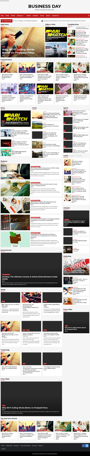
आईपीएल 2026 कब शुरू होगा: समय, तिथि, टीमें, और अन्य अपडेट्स (81, 119)
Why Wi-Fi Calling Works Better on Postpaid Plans (7, 76)
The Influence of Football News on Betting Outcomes (80, 112)
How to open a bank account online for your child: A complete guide (82, 34)
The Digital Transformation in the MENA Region (31, 367)
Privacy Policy (9, 445)
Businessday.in (53, 453)
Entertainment (23, 92)
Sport (57, 92)
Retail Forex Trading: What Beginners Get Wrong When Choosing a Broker (82, 43)
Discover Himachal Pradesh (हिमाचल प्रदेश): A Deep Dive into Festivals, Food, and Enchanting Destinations (51, 115)
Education (76, 92)
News (7, 15)
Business (19, 15)
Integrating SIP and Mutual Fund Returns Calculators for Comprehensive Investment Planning (44, 236)
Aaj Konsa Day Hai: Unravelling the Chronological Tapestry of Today (31, 307)
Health (29, 15)
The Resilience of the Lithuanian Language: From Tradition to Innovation (79, 291)
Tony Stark (4, 307)
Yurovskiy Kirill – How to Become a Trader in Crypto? (80, 281)
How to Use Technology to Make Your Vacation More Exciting (51, 154)
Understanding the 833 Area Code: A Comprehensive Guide (80, 301)
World (13, 15)
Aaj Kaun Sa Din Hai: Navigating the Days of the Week (10, 335)
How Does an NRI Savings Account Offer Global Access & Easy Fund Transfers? (38, 20)
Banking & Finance (80, 39)
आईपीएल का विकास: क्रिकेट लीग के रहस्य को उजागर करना (80, 127)
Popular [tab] (72, 156)
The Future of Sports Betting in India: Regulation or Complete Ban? (62, 98)
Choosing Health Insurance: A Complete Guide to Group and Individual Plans (8, 98)
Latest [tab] (65, 156)
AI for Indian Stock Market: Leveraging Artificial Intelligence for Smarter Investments (82, 51)
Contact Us (55, 15)
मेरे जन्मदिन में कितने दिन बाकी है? (80, 240)
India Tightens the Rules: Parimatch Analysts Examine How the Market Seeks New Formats (55, 36)
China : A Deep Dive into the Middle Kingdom (31, 334)
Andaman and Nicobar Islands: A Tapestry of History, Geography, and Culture (50, 135)
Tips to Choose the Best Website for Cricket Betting (80, 144)
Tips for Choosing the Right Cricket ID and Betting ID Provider (79, 136)
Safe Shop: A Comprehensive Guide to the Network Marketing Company (75, 271)
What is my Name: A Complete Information (79, 232)
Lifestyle (35, 15)
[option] (23, 42)
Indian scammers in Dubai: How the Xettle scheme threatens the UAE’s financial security (55, 52)
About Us (41, 445)
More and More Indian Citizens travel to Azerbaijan (51, 145)
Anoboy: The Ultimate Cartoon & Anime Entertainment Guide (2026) (26, 98)
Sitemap (3, 448)
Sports (48, 15)
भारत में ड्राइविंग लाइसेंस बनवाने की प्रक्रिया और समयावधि (19, 152)
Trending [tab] (78, 156)
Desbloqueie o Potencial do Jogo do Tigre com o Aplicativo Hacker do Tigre (52, 368)
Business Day (44, 6)
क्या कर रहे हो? (76, 249)
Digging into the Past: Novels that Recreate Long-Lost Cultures (80, 97)
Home (2, 445)
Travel (42, 15)
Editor (3, 55)
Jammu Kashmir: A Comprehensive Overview (51, 125)
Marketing (67, 269)
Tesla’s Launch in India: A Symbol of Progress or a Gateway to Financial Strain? (20, 143)
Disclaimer (16, 445)
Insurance (5, 43)
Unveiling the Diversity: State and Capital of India (51, 334)
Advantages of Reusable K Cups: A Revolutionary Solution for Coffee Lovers (74, 222)
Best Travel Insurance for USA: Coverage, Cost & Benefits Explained (21, 49)
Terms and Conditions (25, 445)
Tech (2, 15)
